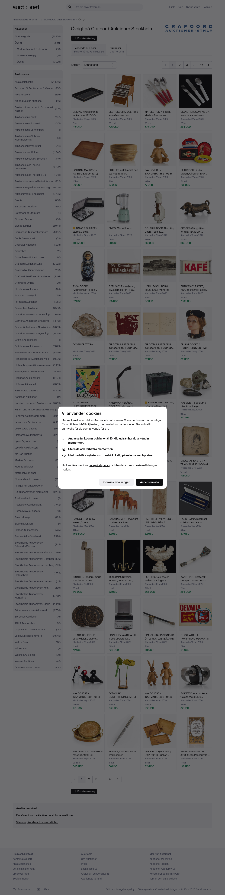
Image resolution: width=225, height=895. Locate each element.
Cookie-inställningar (116, 482)
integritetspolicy (99, 465)
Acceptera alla (149, 482)
